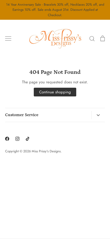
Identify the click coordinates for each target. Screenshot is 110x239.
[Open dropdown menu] (98, 115)
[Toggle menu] (8, 38)
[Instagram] (17, 139)
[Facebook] (7, 139)
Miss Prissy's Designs (46, 151)
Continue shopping (55, 92)
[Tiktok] (28, 139)
